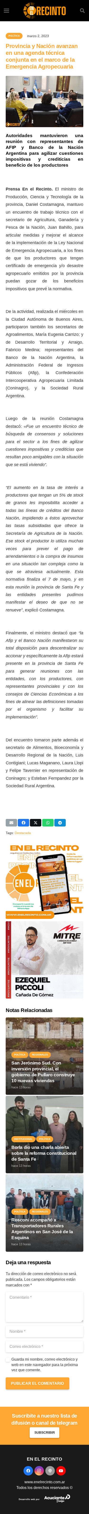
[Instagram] (39, 1470)
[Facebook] (28, 1470)
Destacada (23, 833)
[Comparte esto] (23, 822)
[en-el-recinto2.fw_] (44, 10)
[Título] (50, 1470)
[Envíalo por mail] (11, 822)
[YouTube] (61, 1470)
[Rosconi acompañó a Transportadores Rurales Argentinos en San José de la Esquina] (44, 1177)
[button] (82, 10)
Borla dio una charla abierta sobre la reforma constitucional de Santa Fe (43, 1153)
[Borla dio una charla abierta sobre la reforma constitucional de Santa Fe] (44, 1099)
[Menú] (6, 11)
